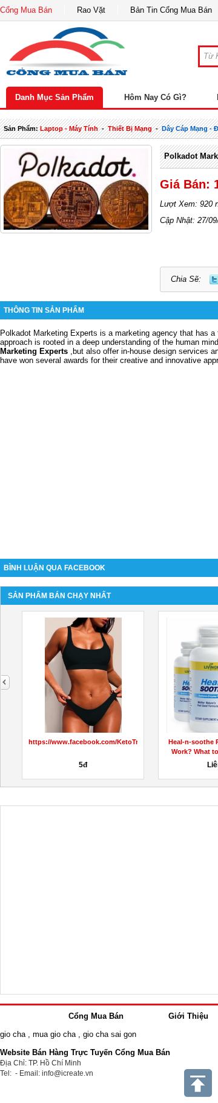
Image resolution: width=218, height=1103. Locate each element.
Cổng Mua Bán (26, 10)
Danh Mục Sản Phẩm (54, 97)
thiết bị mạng (130, 128)
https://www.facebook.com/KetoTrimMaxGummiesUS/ (114, 741)
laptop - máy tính (69, 128)
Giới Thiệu (188, 1016)
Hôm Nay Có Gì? (155, 97)
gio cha (12, 1034)
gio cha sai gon (109, 1034)
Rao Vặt (91, 10)
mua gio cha (54, 1034)
